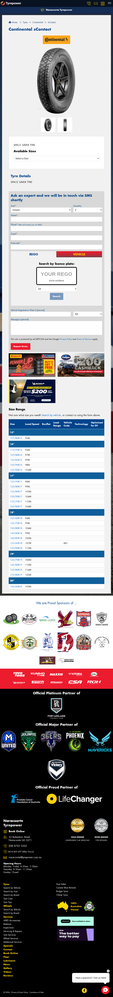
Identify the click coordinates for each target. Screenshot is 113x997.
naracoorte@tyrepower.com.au (23, 857)
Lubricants (9, 960)
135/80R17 (16, 491)
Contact (7, 949)
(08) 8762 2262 (18, 846)
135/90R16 (16, 469)
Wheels (7, 905)
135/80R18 (16, 528)
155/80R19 (16, 569)
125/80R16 (16, 454)
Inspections (8, 927)
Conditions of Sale (36, 992)
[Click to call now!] (89, 3)
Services (8, 916)
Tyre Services (9, 934)
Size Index (61, 884)
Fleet (6, 956)
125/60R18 (16, 518)
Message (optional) (20, 319)
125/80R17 (16, 486)
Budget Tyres (62, 891)
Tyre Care (8, 898)
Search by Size (10, 891)
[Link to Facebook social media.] (84, 990)
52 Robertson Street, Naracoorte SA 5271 (20, 839)
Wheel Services (10, 938)
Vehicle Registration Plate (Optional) (28, 310)
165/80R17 (16, 506)
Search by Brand (11, 895)
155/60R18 (16, 543)
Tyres (6, 884)
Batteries (7, 924)
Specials (8, 945)
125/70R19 (16, 559)
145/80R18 (16, 533)
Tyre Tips (7, 902)
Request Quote (21, 346)
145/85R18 (16, 538)
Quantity (77, 205)
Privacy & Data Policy (19, 992)
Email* (14, 233)
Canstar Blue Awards (66, 887)
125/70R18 (16, 523)
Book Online (10, 953)
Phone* (26, 224)
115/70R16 (16, 450)
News (6, 964)
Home (14, 22)
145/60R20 (16, 586)
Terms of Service (84, 339)
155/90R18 (16, 548)
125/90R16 (16, 464)
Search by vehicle (51, 415)
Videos (7, 971)
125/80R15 (16, 438)
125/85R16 (16, 459)
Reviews (8, 975)
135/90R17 (16, 496)
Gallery (7, 968)
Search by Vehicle (11, 887)
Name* (14, 215)
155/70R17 (16, 501)
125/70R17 (16, 481)
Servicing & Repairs (12, 931)
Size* (13, 205)
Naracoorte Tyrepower (58, 9)
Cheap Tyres (62, 894)
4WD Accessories (11, 920)
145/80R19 (16, 564)
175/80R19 (16, 574)
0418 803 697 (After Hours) (21, 851)
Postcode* (15, 243)
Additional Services (12, 942)
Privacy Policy (66, 339)
